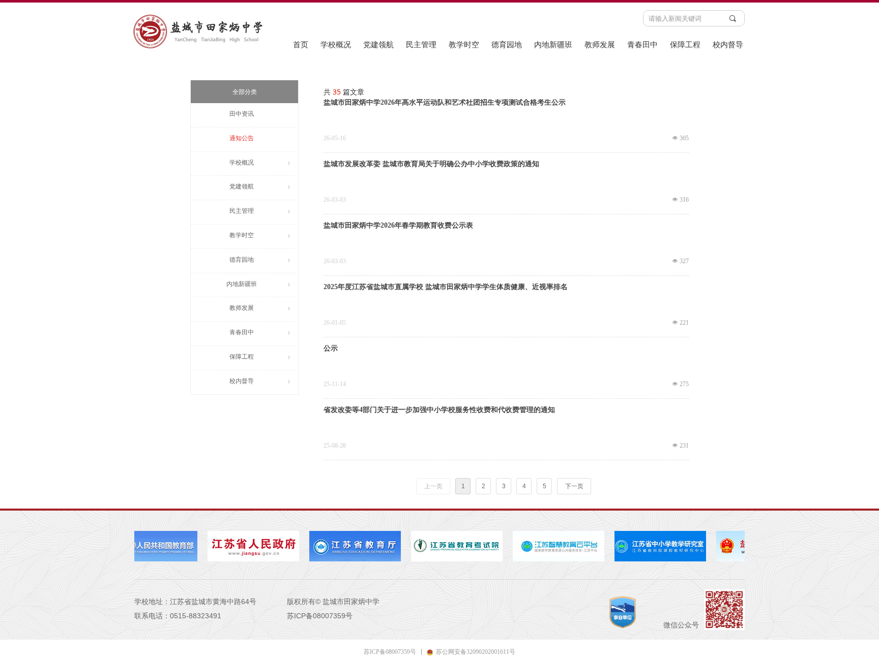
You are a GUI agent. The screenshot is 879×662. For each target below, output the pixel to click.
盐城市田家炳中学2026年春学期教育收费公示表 (398, 225)
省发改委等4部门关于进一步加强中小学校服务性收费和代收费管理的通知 (439, 410)
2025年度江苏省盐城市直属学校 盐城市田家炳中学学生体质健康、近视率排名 (446, 287)
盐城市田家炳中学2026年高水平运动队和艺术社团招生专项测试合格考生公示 (445, 102)
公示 (331, 348)
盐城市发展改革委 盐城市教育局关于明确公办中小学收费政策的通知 (431, 164)
